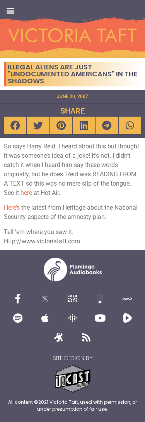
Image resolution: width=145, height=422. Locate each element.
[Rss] (86, 337)
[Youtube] (100, 318)
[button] (10, 10)
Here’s (12, 207)
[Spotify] (17, 318)
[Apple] (45, 318)
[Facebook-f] (17, 298)
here (26, 192)
